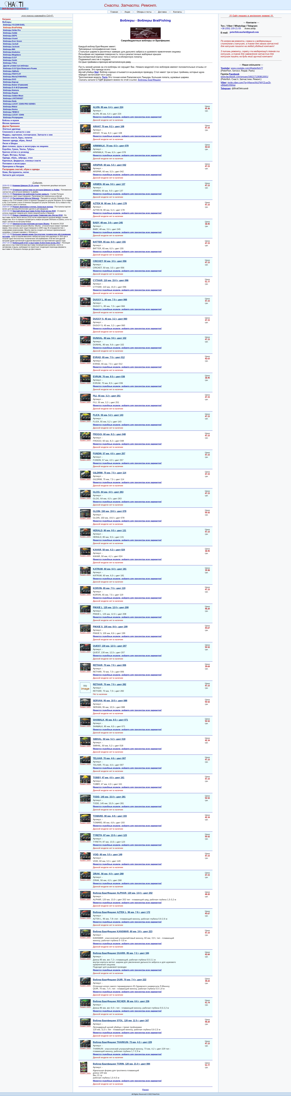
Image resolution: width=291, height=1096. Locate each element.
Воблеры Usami (10, 38)
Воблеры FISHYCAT (12, 74)
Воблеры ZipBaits (11, 71)
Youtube (225, 68)
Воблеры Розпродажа (13, 117)
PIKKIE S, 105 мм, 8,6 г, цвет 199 (110, 626)
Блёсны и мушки (10, 120)
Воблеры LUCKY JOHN (13, 115)
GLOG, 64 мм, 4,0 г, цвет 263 (108, 492)
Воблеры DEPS (10, 36)
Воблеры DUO (9, 79)
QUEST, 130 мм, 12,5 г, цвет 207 (110, 646)
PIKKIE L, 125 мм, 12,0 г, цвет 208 (111, 607)
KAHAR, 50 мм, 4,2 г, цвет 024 (109, 549)
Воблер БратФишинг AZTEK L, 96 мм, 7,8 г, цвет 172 (121, 912)
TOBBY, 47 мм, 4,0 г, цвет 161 (108, 777)
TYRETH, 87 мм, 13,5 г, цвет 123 (110, 835)
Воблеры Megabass (12, 55)
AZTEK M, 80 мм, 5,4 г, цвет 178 (110, 203)
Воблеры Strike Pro (12, 30)
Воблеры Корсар (10, 82)
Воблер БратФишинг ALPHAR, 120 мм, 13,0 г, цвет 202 (122, 893)
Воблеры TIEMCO (11, 112)
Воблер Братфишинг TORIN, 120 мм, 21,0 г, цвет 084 (121, 1064)
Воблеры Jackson (11, 47)
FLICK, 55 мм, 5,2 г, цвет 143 (108, 415)
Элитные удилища (11, 129)
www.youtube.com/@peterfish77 (247, 68)
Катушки (6, 19)
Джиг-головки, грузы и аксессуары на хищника (25, 146)
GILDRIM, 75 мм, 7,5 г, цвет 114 (109, 472)
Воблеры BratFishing (12, 28)
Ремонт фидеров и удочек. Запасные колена (33, 207)
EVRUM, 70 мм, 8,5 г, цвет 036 (109, 376)
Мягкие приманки (11, 123)
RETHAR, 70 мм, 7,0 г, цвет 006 (109, 665)
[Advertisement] (146, 93)
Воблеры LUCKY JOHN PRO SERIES (19, 104)
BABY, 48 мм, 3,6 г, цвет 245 (108, 222)
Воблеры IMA (9, 49)
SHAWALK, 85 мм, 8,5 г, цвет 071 (110, 719)
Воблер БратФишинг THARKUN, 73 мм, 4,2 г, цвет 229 (122, 1042)
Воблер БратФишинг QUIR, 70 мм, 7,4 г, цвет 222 (119, 979)
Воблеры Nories (10, 109)
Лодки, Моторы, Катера (13, 155)
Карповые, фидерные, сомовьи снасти (21, 161)
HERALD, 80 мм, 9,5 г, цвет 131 (109, 530)
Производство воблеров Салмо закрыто (31, 194)
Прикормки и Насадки (13, 166)
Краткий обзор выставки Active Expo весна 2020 (34, 211)
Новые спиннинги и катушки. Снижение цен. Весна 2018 (38, 215)
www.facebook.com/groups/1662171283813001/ (244, 76)
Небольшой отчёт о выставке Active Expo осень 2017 (36, 243)
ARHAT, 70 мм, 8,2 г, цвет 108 (108, 126)
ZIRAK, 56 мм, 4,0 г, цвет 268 (108, 873)
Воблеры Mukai (10, 107)
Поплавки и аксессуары (14, 163)
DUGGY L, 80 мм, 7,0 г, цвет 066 (110, 299)
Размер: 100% (85, 113)
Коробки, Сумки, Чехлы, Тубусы (18, 149)
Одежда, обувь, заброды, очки (17, 158)
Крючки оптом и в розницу (15, 152)
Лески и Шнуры (10, 143)
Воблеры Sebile (10, 33)
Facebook (234, 74)
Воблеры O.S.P (10, 58)
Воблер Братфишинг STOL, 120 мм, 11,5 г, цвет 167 (121, 1020)
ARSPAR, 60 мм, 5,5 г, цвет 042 (109, 165)
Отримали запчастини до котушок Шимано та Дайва (36, 190)
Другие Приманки (11, 126)
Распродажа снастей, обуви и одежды (21, 169)
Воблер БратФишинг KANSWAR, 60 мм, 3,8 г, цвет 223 (122, 931)
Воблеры (6, 22)
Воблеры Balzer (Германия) (15, 85)
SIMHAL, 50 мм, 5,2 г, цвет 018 (109, 739)
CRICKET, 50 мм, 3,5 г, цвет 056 (109, 261)
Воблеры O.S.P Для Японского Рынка (20, 68)
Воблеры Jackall (10, 44)
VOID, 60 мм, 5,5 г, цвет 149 (107, 854)
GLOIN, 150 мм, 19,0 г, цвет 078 (109, 511)
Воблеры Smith (10, 60)
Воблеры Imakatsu (11, 52)
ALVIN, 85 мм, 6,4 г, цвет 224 (108, 107)
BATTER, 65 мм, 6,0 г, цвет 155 (109, 242)
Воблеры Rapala (10, 93)
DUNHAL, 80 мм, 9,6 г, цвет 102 (109, 338)
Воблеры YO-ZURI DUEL (14, 25)
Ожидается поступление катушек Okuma (31, 224)
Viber (223, 82)
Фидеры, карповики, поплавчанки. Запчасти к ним (27, 135)
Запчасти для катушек (13, 175)
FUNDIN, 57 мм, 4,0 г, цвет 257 (109, 453)
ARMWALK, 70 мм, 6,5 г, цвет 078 (111, 145)
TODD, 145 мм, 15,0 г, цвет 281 (109, 796)
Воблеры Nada (10, 101)
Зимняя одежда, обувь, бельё (17, 140)
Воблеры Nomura (11, 90)
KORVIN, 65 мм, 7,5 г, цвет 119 (109, 588)
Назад (145, 1089)
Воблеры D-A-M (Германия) (15, 87)
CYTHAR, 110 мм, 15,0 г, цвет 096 (110, 280)
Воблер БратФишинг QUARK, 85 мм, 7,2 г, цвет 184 (121, 953)
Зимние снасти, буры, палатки (17, 137)
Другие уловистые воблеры (15, 66)
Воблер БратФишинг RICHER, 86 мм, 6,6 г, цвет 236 (121, 1001)
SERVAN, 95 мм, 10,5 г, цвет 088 (110, 700)
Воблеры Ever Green (12, 41)
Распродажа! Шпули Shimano (26, 198)
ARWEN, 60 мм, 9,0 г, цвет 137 (109, 184)
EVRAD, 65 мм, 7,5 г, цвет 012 (109, 357)
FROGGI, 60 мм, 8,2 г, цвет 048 (109, 434)
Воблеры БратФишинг (149, 79)
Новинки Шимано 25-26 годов (25, 186)
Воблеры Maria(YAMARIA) (15, 77)
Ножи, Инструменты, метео (15, 172)
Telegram (225, 88)
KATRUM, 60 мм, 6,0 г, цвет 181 (109, 569)
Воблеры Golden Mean (13, 96)
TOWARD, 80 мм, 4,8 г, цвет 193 (110, 816)
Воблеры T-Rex (10, 63)
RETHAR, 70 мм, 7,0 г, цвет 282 (109, 684)
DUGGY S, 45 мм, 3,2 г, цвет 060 (110, 319)
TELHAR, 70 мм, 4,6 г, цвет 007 (109, 758)
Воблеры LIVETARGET (13, 98)
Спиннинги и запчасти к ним (16, 132)
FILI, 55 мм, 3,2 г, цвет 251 (106, 395)
